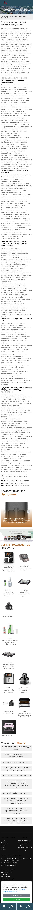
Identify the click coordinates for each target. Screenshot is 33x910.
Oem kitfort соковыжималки (15, 762)
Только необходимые (16, 895)
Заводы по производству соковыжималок (16, 755)
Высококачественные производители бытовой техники (16, 810)
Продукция (12, 907)
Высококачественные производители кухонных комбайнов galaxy (16, 820)
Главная (3, 16)
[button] (28, 512)
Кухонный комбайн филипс (14, 793)
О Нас (21, 907)
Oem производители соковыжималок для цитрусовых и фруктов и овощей (16, 784)
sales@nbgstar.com (11, 862)
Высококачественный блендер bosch (16, 748)
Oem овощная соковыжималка (16, 775)
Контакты (29, 907)
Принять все (16, 899)
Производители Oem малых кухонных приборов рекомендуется (16, 800)
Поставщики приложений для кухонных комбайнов (16, 769)
